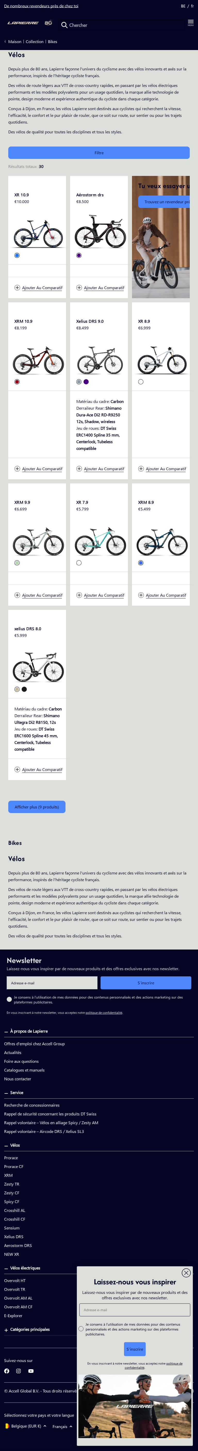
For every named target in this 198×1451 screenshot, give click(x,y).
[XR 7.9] (100, 540)
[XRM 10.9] (38, 359)
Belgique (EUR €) (26, 1426)
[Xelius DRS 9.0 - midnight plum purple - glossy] (86, 381)
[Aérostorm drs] (100, 233)
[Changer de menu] (191, 23)
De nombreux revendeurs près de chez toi (41, 6)
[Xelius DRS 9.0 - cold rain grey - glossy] (78, 381)
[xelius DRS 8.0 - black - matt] (24, 689)
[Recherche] (64, 25)
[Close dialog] (186, 1272)
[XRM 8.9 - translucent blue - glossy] (140, 562)
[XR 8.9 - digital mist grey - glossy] (140, 381)
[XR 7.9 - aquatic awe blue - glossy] (78, 562)
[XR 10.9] (38, 233)
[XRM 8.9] (162, 540)
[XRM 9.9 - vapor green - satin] (17, 562)
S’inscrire (146, 982)
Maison (14, 41)
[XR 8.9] (162, 359)
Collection (35, 41)
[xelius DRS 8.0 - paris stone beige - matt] (17, 689)
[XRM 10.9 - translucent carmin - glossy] (17, 381)
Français (60, 1426)
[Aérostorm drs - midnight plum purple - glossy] (78, 255)
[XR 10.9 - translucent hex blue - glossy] (17, 255)
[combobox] (122, 25)
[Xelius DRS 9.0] (100, 359)
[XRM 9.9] (38, 540)
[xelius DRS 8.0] (38, 666)
